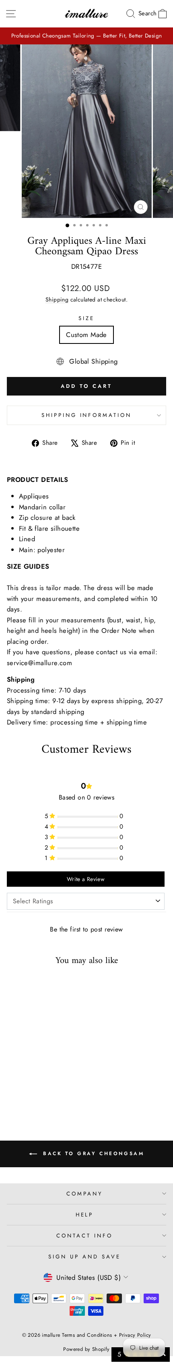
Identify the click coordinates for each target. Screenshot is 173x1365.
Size (86, 318)
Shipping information (86, 415)
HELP (85, 1214)
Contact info (84, 1235)
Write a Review (86, 879)
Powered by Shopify (86, 1349)
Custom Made (86, 334)
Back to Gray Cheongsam (92, 1153)
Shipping (56, 299)
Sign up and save (84, 1256)
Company (84, 1194)
